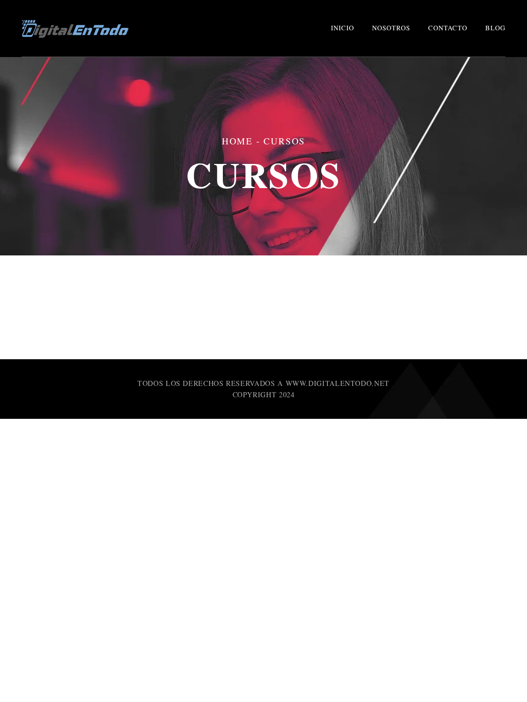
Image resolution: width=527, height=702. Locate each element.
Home (237, 141)
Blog (495, 27)
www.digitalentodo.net (338, 383)
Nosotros (391, 27)
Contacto (447, 27)
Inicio (342, 27)
